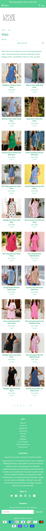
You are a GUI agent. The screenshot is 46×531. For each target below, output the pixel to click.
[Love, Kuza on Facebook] (16, 496)
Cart (42, 5)
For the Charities (23, 442)
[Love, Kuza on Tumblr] (30, 496)
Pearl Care (23, 434)
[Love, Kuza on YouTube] (34, 496)
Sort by (4, 39)
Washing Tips (23, 428)
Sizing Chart (23, 431)
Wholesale (23, 439)
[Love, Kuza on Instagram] (25, 496)
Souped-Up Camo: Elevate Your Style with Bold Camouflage (23, 457)
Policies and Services (23, 444)
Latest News (23, 453)
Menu (6, 5)
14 (30, 405)
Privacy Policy (23, 447)
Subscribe (39, 512)
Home (3, 30)
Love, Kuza (28, 518)
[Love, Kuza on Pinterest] (21, 496)
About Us (23, 423)
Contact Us (23, 425)
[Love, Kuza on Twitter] (11, 496)
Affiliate (23, 436)
